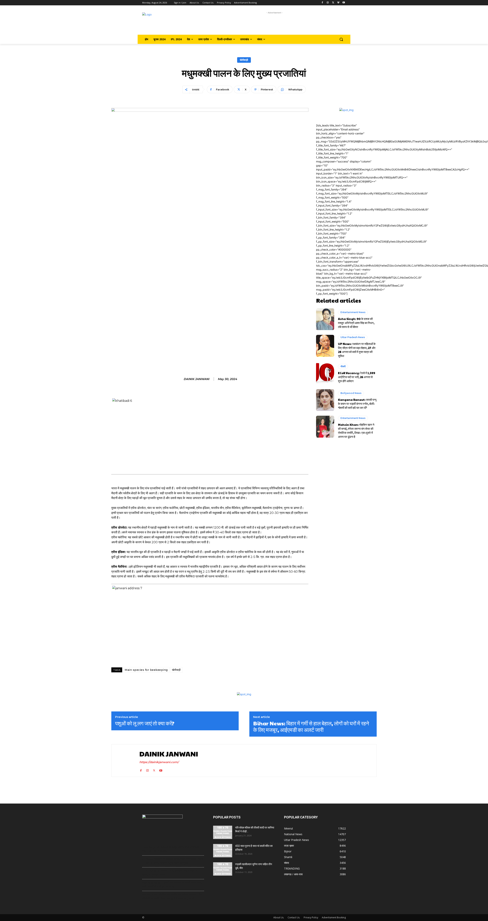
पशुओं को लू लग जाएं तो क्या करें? (144, 723)
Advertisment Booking (334, 917)
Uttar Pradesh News (352, 337)
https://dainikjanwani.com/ (159, 762)
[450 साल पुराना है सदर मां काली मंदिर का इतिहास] (222, 850)
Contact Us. (294, 917)
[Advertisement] (274, 23)
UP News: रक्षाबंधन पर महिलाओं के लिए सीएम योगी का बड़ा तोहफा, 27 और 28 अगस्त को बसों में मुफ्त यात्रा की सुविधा (357, 350)
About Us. (278, 917)
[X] (333, 3)
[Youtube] (343, 3)
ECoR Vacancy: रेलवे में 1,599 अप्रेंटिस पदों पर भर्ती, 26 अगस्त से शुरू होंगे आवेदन (356, 377)
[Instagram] (328, 3)
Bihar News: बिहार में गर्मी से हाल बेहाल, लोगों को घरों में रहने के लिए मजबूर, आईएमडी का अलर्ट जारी (311, 726)
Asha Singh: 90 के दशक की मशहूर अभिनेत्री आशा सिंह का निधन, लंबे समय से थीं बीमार (356, 323)
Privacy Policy (311, 917)
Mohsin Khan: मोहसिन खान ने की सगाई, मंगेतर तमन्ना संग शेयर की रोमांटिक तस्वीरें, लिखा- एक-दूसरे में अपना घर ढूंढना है (356, 431)
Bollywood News (350, 393)
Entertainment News (352, 312)
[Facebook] (322, 3)
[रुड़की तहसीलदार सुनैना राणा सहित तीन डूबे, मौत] (222, 869)
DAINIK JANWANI (196, 379)
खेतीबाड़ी (244, 59)
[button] (341, 39)
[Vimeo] (338, 3)
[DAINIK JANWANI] (124, 760)
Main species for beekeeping (146, 670)
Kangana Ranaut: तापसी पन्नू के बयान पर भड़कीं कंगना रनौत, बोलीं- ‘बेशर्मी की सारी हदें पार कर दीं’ (357, 404)
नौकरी (343, 366)
